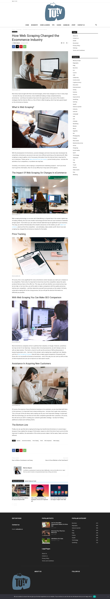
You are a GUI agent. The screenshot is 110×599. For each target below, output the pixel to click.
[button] (96, 25)
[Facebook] (13, 46)
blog (74, 65)
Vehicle (75, 167)
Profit (41, 440)
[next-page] (16, 504)
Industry (75, 109)
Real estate (76, 140)
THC (74, 160)
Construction (76, 80)
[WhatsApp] (24, 46)
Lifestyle (75, 121)
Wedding (75, 174)
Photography (76, 136)
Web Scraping (56, 440)
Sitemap (75, 48)
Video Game (76, 169)
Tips (53, 25)
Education (75, 85)
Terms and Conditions (79, 50)
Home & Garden (45, 25)
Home (27, 25)
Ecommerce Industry (26, 440)
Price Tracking (35, 440)
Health (74, 104)
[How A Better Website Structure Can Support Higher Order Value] (59, 490)
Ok (94, 596)
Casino (59, 25)
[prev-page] (13, 504)
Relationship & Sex (78, 143)
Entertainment (77, 87)
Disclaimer (76, 43)
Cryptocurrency (77, 82)
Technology (18, 29)
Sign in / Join (14, 1)
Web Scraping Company (24, 354)
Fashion (75, 92)
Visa (74, 172)
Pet (74, 133)
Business (75, 68)
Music (74, 128)
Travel (74, 165)
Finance (75, 94)
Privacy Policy (76, 45)
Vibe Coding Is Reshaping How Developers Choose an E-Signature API (39, 499)
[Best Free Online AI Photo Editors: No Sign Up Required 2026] (21, 490)
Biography (34, 25)
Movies (75, 126)
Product (75, 138)
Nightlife (75, 131)
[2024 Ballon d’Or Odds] (46, 541)
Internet (75, 111)
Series (74, 145)
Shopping (75, 148)
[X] (17, 46)
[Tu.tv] (55, 12)
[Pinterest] (21, 46)
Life (74, 119)
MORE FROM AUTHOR (30, 481)
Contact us (81, 25)
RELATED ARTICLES (18, 481)
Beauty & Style (77, 60)
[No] (108, 596)
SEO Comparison (48, 440)
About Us (75, 36)
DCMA (74, 40)
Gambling (66, 25)
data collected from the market (38, 159)
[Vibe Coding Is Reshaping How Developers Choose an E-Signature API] (40, 490)
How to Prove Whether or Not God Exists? (56, 460)
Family (74, 89)
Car (74, 70)
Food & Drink (76, 97)
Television (75, 157)
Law (74, 116)
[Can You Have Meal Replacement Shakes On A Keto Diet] (46, 525)
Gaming (75, 102)
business (18, 440)
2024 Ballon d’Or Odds (57, 538)
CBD (74, 75)
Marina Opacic (16, 43)
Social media (76, 150)
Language (75, 114)
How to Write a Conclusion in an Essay (22, 460)
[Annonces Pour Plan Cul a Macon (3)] (46, 533)
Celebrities (76, 77)
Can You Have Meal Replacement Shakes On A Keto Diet (59, 524)
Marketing (75, 123)
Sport (73, 25)
